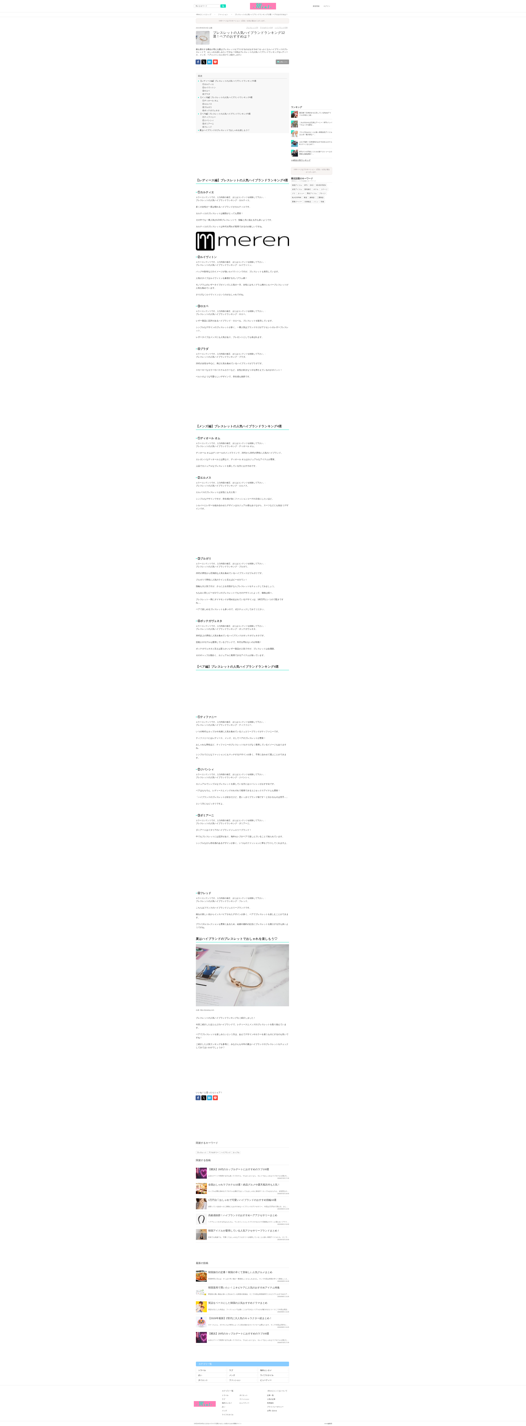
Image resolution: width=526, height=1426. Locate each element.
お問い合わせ (272, 1411)
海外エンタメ (266, 1370)
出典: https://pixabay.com (205, 1010)
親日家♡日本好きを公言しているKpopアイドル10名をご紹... (315, 114)
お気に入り (283, 62)
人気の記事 (271, 1399)
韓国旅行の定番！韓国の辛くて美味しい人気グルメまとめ (240, 1272)
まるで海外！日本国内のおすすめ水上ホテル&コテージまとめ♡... (315, 143)
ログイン (327, 6)
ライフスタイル (267, 1375)
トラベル (202, 1370)
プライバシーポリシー (275, 1407)
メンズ (232, 1375)
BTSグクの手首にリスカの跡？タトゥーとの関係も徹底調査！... (315, 153)
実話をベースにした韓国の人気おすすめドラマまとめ (237, 1303)
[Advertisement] (242, 155)
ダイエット (203, 1380)
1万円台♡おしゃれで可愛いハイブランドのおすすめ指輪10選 (242, 1200)
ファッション (223, 14)
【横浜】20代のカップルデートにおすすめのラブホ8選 (238, 1169)
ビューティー (266, 1380)
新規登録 (316, 6)
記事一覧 (270, 1395)
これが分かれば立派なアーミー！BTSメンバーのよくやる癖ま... (315, 124)
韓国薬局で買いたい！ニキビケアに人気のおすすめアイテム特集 (244, 1287)
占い (200, 1375)
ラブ (231, 1370)
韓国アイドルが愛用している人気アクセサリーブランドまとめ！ (244, 1230)
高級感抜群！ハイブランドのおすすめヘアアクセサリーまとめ (242, 1215)
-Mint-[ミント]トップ (203, 14)
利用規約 (270, 1403)
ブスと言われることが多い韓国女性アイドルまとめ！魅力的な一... (315, 133)
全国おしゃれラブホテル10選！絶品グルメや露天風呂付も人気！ (244, 1184)
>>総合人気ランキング (301, 160)
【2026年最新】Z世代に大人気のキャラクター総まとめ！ (240, 1318)
